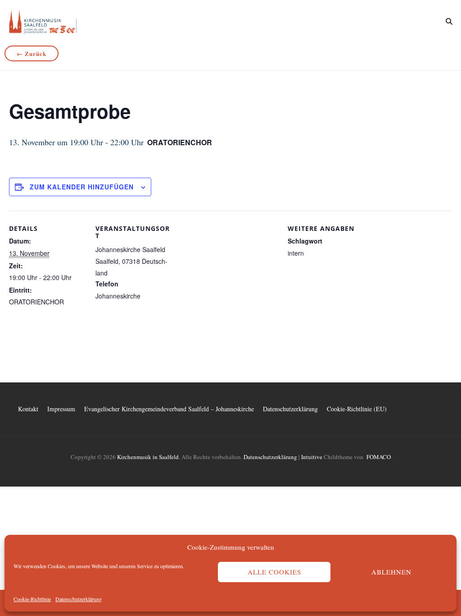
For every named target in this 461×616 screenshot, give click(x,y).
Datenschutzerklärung (78, 598)
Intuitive (311, 457)
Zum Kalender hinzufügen (82, 186)
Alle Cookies (274, 571)
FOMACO (378, 457)
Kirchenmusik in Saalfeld (148, 457)
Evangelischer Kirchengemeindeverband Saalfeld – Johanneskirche (169, 409)
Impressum (61, 409)
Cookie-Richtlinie (32, 598)
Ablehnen (391, 571)
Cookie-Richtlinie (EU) (357, 409)
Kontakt (28, 409)
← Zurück (31, 53)
